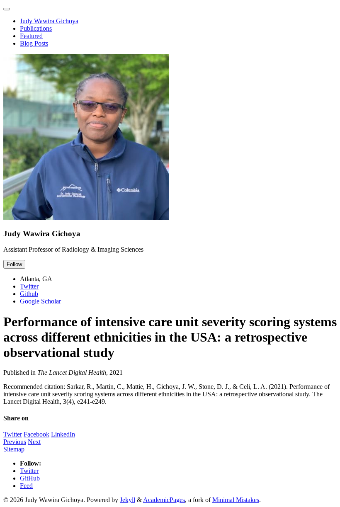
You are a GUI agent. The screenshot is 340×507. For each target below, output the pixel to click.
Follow (14, 264)
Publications (36, 28)
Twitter (29, 286)
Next (34, 441)
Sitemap (13, 449)
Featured (31, 35)
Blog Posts (34, 43)
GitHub (30, 478)
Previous (14, 441)
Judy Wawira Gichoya (49, 20)
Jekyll (127, 499)
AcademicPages (164, 499)
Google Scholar (40, 301)
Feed (26, 485)
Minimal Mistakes (235, 499)
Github (29, 293)
